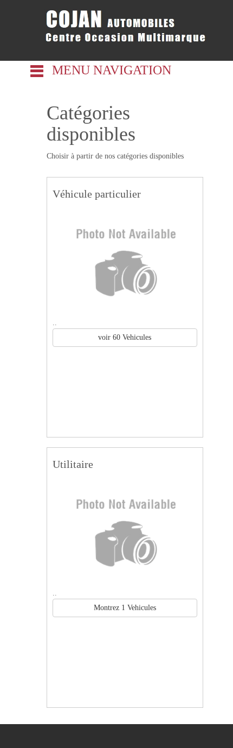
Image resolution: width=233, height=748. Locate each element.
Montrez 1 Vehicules (125, 608)
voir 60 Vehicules (124, 337)
